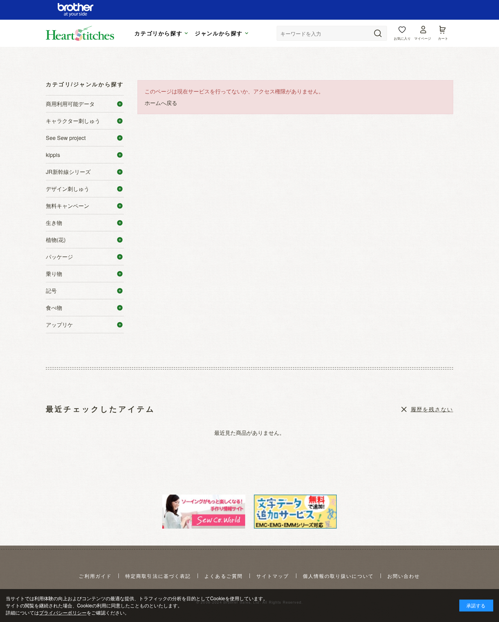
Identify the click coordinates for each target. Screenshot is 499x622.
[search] (378, 33)
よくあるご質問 (223, 576)
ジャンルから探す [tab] (219, 33)
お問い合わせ (403, 576)
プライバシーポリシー (63, 612)
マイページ (422, 38)
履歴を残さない (432, 409)
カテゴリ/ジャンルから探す (85, 84)
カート (443, 38)
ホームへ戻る (161, 103)
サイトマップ (272, 576)
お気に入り (402, 38)
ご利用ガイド (95, 576)
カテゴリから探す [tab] (158, 33)
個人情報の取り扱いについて (338, 576)
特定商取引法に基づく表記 (158, 576)
